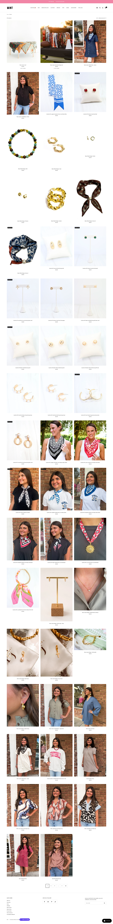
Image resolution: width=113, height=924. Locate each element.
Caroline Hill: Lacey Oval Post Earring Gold (56, 268)
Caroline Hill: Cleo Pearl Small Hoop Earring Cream (56, 415)
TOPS (63, 7)
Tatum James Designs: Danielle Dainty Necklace (90, 612)
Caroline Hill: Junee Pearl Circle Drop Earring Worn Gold (23, 462)
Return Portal (9, 907)
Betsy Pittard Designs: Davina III (90, 220)
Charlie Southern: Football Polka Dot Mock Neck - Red (56, 778)
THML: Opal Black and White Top (90, 828)
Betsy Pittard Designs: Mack (56, 168)
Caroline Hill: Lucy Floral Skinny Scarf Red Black (90, 562)
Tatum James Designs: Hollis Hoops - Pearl (56, 623)
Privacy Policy (9, 910)
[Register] (104, 903)
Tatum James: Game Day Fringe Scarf (56, 64)
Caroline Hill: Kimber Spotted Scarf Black (23, 512)
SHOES (67, 7)
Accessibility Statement (11, 914)
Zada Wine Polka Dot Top (56, 878)
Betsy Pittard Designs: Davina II (23, 273)
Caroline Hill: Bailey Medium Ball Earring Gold (56, 367)
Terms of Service (9, 912)
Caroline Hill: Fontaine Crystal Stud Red (90, 114)
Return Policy (9, 909)
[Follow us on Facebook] (44, 901)
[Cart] (105, 7)
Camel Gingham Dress (90, 778)
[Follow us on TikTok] (55, 901)
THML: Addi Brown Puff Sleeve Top (56, 828)
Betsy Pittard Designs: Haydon (56, 220)
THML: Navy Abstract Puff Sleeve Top (22, 828)
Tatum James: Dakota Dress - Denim (90, 64)
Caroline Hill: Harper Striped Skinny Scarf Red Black (56, 562)
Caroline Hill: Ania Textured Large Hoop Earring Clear (90, 415)
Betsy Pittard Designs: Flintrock (22, 221)
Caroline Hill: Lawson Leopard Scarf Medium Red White (90, 462)
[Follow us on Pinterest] (51, 901)
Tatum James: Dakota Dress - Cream (23, 778)
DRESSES (58, 7)
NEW (39, 7)
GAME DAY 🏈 (33, 7)
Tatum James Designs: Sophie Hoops (23, 728)
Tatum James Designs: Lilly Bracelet (90, 652)
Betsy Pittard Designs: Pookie (90, 156)
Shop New (8, 902)
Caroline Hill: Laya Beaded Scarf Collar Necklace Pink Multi (23, 609)
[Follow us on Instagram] (48, 901)
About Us (8, 900)
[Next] (65, 886)
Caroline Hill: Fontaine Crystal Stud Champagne (56, 320)
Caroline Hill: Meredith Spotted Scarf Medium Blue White (90, 512)
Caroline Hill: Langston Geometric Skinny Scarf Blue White (56, 114)
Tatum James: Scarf (23, 64)
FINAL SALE (80, 7)
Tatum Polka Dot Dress (23, 878)
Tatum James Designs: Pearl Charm (23, 678)
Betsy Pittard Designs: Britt (22, 168)
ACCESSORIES (73, 7)
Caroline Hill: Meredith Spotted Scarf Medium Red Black (23, 562)
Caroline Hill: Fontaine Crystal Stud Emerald (90, 268)
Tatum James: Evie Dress (90, 728)
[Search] (100, 7)
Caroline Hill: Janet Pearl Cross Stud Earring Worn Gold (22, 320)
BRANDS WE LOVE (45, 7)
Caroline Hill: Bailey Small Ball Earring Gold (22, 367)
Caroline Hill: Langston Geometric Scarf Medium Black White (56, 462)
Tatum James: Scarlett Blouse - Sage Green (56, 728)
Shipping (8, 905)
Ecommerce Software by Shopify (15, 919)
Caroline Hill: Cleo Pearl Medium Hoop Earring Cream (23, 415)
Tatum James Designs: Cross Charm (56, 678)
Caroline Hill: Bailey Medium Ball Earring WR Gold (90, 367)
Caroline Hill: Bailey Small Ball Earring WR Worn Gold (90, 320)
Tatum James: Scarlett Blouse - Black (23, 116)
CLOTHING (53, 7)
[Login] (102, 7)
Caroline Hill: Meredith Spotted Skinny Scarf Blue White (56, 512)
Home (8, 14)
